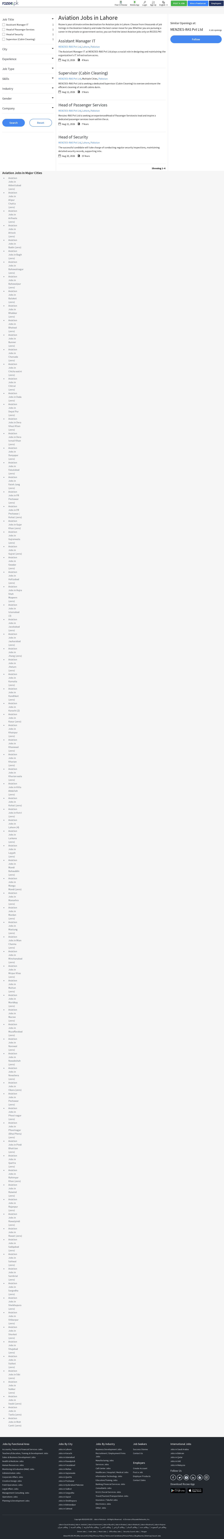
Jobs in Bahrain (177, 1453)
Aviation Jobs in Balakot (12, 295)
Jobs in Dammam (95, 1524)
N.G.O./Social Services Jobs (108, 1492)
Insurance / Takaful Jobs (107, 1500)
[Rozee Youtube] (186, 1477)
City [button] (4, 49)
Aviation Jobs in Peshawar (13, 1097)
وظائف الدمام (132, 1527)
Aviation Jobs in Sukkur (12, 1385)
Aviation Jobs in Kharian (12, 758)
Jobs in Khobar (120, 1524)
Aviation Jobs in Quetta (12, 1159)
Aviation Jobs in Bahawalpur (14, 280)
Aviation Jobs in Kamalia (12, 678)
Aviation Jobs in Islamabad (13, 608)
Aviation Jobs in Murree (12, 1013)
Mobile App (134, 5)
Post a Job (138, 1472)
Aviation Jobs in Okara (12, 1086)
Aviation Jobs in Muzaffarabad (15, 1028)
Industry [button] (7, 88)
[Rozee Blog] (200, 1477)
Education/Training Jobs (106, 1480)
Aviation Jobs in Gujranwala (14, 535)
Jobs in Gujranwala (66, 1473)
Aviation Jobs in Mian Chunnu (14, 940)
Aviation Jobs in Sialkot (12, 1360)
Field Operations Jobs (12, 1485)
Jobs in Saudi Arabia (179, 1449)
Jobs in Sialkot (65, 1488)
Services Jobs (102, 1464)
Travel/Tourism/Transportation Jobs (112, 1496)
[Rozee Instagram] (206, 1477)
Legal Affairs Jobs (10, 1488)
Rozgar (144, 1531)
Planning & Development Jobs (16, 1500)
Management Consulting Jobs (15, 1492)
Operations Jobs (10, 1496)
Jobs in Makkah (133, 1524)
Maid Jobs (102, 1531)
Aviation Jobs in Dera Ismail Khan (14, 437)
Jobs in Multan (64, 1469)
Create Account (140, 1468)
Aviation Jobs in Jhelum (12, 663)
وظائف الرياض (119, 1527)
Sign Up (153, 5)
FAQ (90, 1536)
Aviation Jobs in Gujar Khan (15, 524)
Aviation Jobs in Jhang (12, 652)
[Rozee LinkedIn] (193, 1477)
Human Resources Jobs (13, 1465)
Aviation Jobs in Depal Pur (13, 408)
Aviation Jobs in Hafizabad (13, 575)
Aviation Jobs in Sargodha (13, 1287)
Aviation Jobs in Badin (12, 243)
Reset (40, 122)
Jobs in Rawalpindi (66, 1461)
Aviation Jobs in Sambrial (13, 1272)
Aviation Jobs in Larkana (12, 834)
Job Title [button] (8, 19)
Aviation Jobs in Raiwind (12, 1188)
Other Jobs (101, 1507)
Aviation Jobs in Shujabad (13, 1345)
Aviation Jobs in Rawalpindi (14, 1217)
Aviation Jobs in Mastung (13, 926)
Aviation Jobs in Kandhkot (13, 692)
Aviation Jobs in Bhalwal (12, 324)
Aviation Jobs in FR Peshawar (13, 495)
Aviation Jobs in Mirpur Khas (14, 969)
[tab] (28, 19)
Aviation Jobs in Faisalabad (13, 466)
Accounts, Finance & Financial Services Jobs (22, 1449)
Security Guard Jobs (131, 1531)
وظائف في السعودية (158, 1527)
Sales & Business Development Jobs (19, 1457)
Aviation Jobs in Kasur (12, 718)
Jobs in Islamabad (66, 1457)
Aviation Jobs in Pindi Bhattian (15, 1144)
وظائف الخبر (106, 1527)
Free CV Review (121, 5)
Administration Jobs (11, 1473)
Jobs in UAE (175, 1461)
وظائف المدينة (76, 1527)
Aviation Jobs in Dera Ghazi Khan (14, 422)
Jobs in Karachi (65, 1453)
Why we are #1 (82, 1536)
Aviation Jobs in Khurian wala (15, 772)
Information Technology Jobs (109, 1476)
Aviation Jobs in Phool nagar (14, 1112)
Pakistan (95, 46)
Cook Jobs (92, 1531)
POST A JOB (179, 3)
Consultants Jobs (104, 1488)
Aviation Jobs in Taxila (12, 1411)
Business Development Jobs (109, 1449)
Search (13, 122)
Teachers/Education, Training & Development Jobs (25, 1453)
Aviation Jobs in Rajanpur (13, 1203)
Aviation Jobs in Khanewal (13, 743)
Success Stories (140, 1449)
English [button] (162, 5)
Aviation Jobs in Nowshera (13, 1071)
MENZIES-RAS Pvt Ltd (69, 46)
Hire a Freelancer (198, 3)
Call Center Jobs (103, 1468)
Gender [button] (7, 98)
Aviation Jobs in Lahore (12, 823)
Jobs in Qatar (176, 1457)
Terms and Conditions (113, 1536)
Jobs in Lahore (65, 1449)
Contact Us (138, 1453)
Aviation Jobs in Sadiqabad (13, 1243)
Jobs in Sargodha (66, 1492)
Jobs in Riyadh (108, 1524)
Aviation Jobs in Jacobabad (14, 623)
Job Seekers (140, 1444)
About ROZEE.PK (69, 1536)
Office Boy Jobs (115, 1531)
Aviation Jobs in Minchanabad (15, 955)
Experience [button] (9, 59)
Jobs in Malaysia (177, 1465)
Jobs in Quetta (65, 1477)
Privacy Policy (98, 1536)
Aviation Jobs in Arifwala (12, 214)
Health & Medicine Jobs (13, 1461)
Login (144, 5)
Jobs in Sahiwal (65, 1508)
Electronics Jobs (103, 1504)
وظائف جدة (144, 1527)
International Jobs (180, 1444)
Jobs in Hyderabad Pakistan (71, 1485)
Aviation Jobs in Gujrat (12, 550)
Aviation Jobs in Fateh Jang (14, 481)
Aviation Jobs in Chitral (12, 382)
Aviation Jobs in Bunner (12, 338)
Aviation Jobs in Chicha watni (15, 367)
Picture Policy (128, 1536)
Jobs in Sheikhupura (67, 1500)
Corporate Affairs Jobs (12, 1477)
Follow (196, 39)
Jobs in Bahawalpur (67, 1504)
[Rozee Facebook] (173, 1477)
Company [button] (8, 108)
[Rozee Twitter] (179, 1477)
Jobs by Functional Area (15, 1444)
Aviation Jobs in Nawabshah (14, 1057)
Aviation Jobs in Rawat (12, 1232)
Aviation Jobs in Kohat (12, 802)
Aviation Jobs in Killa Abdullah (14, 787)
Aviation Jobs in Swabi (12, 1400)
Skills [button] (5, 79)
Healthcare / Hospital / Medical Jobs (112, 1472)
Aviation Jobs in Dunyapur (13, 451)
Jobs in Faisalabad (66, 1465)
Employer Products (142, 1476)
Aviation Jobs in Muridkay (13, 999)
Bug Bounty (139, 1536)
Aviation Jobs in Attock (12, 229)
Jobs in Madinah (146, 1524)
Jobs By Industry (105, 1444)
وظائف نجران (63, 1527)
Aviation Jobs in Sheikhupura (14, 1301)
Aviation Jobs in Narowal (12, 1042)
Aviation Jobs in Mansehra (13, 896)
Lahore (85, 46)
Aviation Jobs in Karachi (12, 707)
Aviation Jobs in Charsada (13, 353)
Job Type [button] (8, 69)
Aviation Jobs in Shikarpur (13, 1316)
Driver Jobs (81, 1531)
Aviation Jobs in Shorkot (12, 1330)
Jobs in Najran (159, 1524)
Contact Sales (139, 1480)
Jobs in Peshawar (66, 1481)
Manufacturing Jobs (105, 1460)
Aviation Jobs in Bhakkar (12, 309)
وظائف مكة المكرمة (91, 1527)
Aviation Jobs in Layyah (12, 849)
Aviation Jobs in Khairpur (13, 729)
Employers (216, 3)
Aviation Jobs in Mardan (12, 911)
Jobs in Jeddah (81, 1524)
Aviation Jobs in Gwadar (12, 561)
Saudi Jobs (156, 1536)
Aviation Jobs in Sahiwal (12, 1258)
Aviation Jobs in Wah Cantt (14, 1422)
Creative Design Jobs (12, 1481)
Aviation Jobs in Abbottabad (14, 181)
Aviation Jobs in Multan (12, 984)
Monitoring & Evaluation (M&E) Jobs (18, 1469)
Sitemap (148, 1536)
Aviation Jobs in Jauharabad (14, 637)
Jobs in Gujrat (64, 1496)
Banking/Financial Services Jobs (110, 1484)
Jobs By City (65, 1444)
